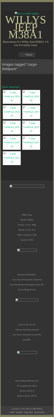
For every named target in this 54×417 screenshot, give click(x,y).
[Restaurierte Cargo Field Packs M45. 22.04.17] (11, 97)
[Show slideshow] (10, 87)
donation (19, 412)
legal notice (28, 412)
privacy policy (39, 412)
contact (12, 412)
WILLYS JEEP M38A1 (25, 27)
